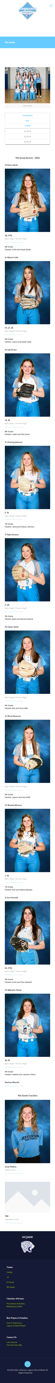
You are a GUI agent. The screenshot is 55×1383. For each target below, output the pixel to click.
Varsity (9, 1272)
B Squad (10, 1282)
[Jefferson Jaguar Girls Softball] (27, 10)
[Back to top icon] (27, 1364)
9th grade (11, 1287)
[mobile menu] (51, 5)
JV (8, 1277)
